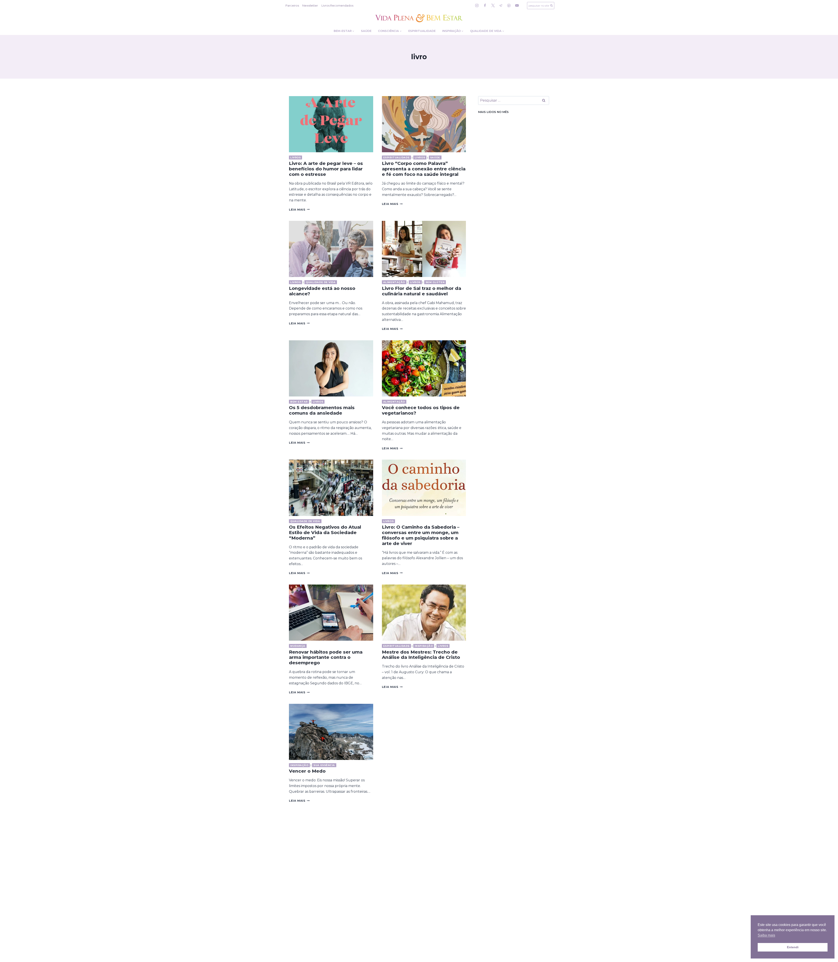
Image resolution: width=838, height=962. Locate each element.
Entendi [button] (793, 947)
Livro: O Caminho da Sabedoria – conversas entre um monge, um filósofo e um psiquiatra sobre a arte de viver (420, 535)
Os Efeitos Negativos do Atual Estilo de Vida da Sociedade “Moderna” (325, 532)
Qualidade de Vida (321, 282)
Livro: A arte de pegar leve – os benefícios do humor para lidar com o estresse (326, 169)
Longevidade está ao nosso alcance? (322, 290)
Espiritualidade (422, 31)
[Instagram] (476, 5)
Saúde (366, 31)
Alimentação (394, 282)
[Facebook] (484, 5)
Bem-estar (299, 401)
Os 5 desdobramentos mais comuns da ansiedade (322, 410)
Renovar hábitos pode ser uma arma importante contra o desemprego (325, 657)
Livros (295, 157)
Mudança (297, 645)
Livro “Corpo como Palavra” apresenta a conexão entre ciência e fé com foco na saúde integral (423, 169)
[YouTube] (516, 5)
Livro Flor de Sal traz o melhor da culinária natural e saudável (421, 290)
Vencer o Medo (307, 771)
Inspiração (424, 645)
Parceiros (292, 5)
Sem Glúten (435, 282)
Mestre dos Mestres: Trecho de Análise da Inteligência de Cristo (421, 654)
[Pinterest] (508, 5)
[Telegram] (500, 5)
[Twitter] (492, 5)
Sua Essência (324, 765)
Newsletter (310, 5)
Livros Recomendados (337, 5)
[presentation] (331, 124)
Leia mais (299, 209)
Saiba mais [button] (766, 935)
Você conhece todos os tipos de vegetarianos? (421, 410)
